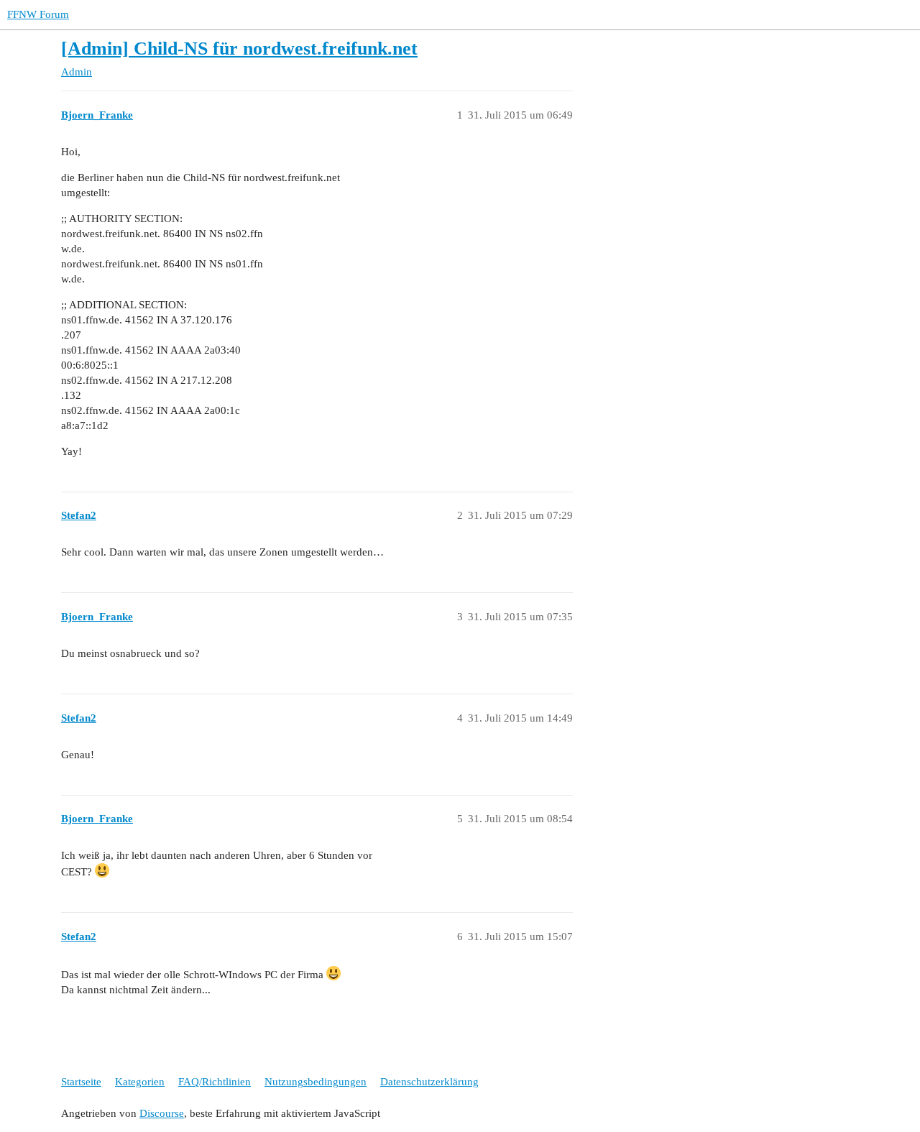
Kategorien (140, 1081)
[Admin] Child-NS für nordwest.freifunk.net (239, 48)
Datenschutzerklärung (429, 1081)
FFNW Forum (38, 14)
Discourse (161, 1113)
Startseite (81, 1081)
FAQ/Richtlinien (214, 1081)
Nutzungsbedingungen (315, 1081)
